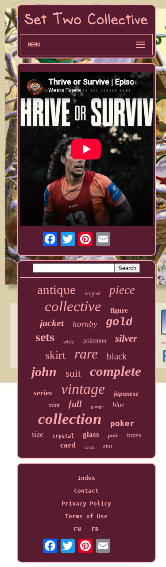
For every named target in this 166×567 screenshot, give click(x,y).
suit (73, 373)
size (37, 434)
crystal (63, 436)
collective (73, 306)
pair (113, 435)
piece (122, 290)
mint (54, 405)
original (92, 293)
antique (56, 289)
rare (86, 354)
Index (86, 477)
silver (126, 338)
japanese (126, 393)
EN (77, 529)
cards (89, 447)
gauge (97, 406)
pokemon (94, 340)
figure (119, 310)
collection (69, 419)
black (117, 356)
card (68, 444)
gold (119, 322)
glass (91, 434)
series (43, 393)
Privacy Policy (86, 503)
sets (44, 337)
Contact (86, 490)
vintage (83, 389)
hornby (85, 323)
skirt (55, 355)
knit (107, 446)
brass (134, 435)
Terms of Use (86, 516)
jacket (52, 322)
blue (118, 405)
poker (122, 423)
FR (95, 529)
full (75, 404)
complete (115, 371)
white (68, 341)
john (44, 371)
